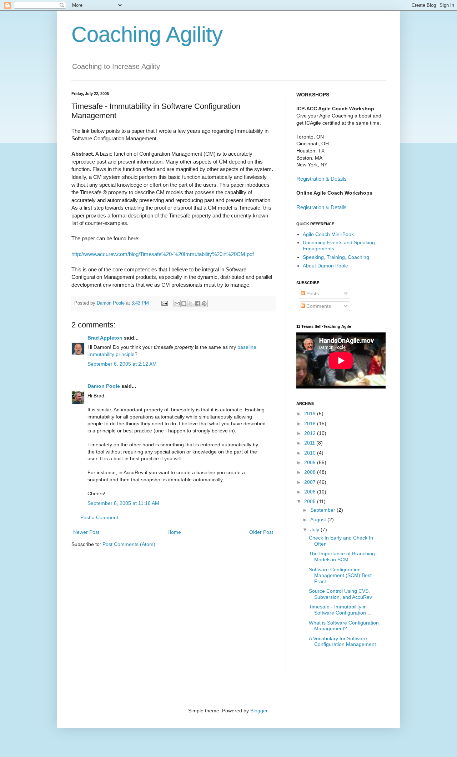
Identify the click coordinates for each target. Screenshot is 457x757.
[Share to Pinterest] (204, 303)
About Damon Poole (325, 266)
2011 (310, 443)
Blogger (258, 710)
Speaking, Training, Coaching (336, 257)
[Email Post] (164, 303)
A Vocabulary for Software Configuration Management (342, 641)
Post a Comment (99, 517)
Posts (312, 293)
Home (174, 532)
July (315, 529)
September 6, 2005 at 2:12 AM (122, 364)
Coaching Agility (147, 34)
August (318, 519)
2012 (310, 433)
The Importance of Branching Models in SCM (342, 556)
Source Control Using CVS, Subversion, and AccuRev (340, 594)
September (323, 510)
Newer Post (86, 532)
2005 (310, 501)
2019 (310, 413)
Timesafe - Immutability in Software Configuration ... (340, 610)
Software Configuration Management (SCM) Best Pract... (340, 576)
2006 (310, 492)
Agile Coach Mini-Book (328, 234)
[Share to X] (190, 303)
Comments (318, 306)
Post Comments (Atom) (128, 544)
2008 (310, 472)
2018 (310, 423)
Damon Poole (103, 386)
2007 (310, 482)
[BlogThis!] (183, 303)
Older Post (261, 532)
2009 (310, 462)
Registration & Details (321, 179)
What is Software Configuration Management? (344, 626)
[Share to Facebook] (197, 303)
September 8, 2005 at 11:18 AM (123, 503)
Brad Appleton (104, 338)
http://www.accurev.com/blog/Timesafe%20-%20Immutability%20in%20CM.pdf (162, 254)
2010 (310, 453)
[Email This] (177, 303)
